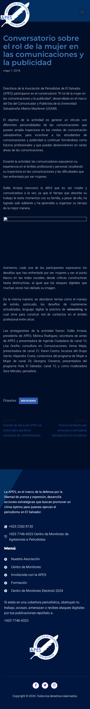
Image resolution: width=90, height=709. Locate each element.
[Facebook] (36, 685)
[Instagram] (54, 685)
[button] (82, 11)
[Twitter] (45, 685)
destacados (28, 401)
